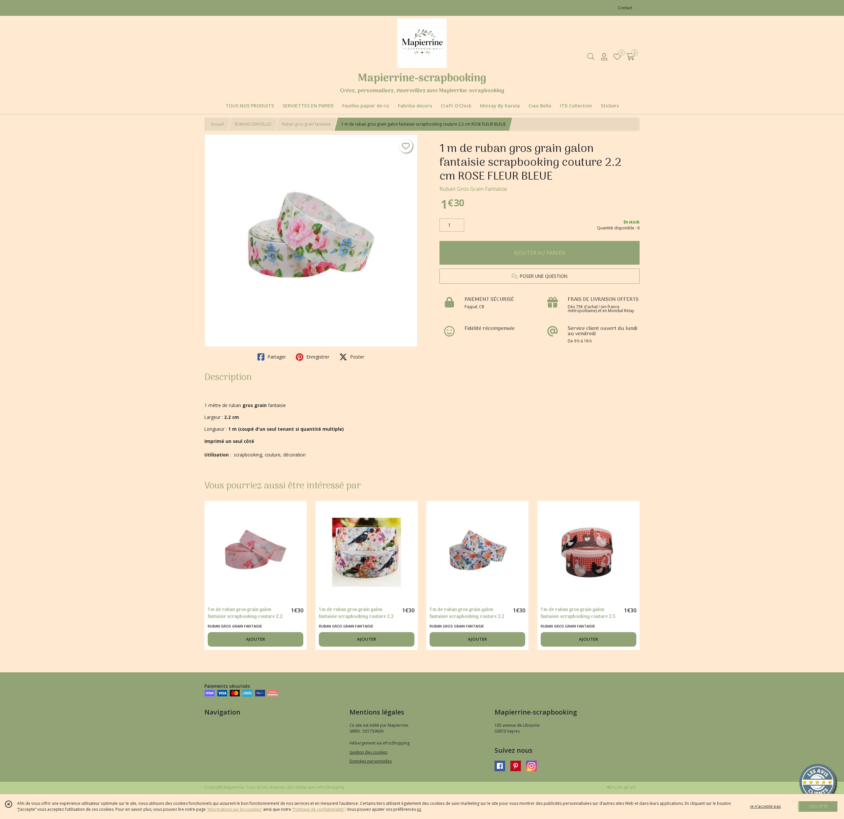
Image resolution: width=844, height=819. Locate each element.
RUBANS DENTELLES (253, 124)
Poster (356, 357)
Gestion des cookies (368, 752)
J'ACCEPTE (818, 806)
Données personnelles (370, 761)
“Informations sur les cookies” (234, 809)
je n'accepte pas (765, 806)
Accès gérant (623, 787)
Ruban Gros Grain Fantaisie (473, 188)
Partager (276, 357)
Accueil (217, 124)
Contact (625, 8)
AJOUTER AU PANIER (539, 252)
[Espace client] (604, 56)
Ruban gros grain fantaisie (306, 124)
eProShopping (330, 787)
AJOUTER (255, 639)
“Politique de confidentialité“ (318, 809)
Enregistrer (317, 357)
